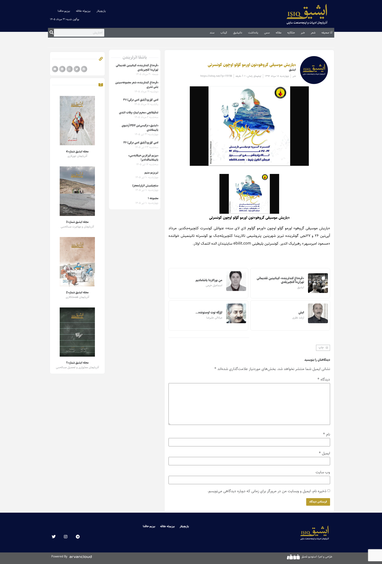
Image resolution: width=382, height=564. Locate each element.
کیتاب (223, 32)
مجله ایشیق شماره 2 (77, 292)
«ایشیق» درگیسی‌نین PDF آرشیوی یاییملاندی (140, 127)
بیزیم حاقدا (64, 11)
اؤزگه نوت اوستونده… (209, 312)
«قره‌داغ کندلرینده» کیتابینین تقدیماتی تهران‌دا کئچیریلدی (280, 280)
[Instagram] (66, 537)
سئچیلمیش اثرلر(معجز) (145, 185)
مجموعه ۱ (153, 198)
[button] (323, 348)
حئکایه (291, 32)
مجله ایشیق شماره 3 (77, 222)
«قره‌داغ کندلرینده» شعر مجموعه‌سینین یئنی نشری (136, 84)
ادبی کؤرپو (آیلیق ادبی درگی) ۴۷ (140, 100)
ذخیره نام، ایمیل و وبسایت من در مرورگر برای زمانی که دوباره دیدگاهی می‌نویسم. (267, 491)
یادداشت (253, 32)
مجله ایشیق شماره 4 (77, 151)
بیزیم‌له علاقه (83, 11)
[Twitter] (54, 537)
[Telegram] (78, 537)
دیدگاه (323, 379)
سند (212, 32)
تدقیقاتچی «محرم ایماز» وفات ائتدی (138, 112)
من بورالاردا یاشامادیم (209, 280)
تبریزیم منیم (151, 173)
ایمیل (324, 453)
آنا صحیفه (327, 32)
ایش (301, 312)
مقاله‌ (278, 32)
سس (267, 32)
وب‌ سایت (323, 472)
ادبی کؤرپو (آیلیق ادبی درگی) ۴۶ (140, 143)
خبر (303, 32)
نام (326, 434)
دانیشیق (237, 32)
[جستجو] (51, 32)
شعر (313, 32)
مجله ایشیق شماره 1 (77, 363)
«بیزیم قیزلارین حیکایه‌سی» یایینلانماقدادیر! (143, 157)
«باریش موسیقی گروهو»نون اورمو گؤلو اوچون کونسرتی (252, 65)
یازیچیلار (101, 11)
